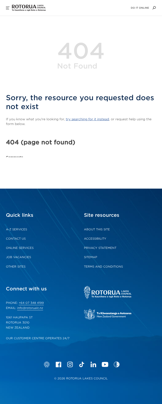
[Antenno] (46, 364)
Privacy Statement (100, 247)
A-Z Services (16, 229)
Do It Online (140, 7)
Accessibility (95, 238)
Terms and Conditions (103, 266)
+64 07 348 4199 (31, 302)
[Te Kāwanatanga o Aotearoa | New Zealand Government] (113, 315)
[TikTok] (81, 364)
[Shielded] (116, 364)
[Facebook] (58, 364)
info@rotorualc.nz (30, 307)
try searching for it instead (87, 119)
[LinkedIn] (93, 364)
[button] (7, 8)
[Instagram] (70, 364)
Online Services (20, 247)
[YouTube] (105, 364)
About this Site (97, 229)
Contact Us (16, 238)
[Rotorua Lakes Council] (113, 293)
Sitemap (90, 257)
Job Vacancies (18, 257)
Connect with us (26, 289)
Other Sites (15, 266)
